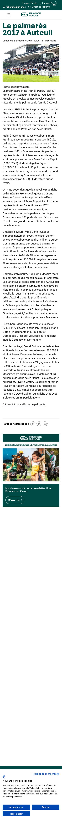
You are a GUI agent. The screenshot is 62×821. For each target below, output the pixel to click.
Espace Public (29, 3)
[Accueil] (31, 15)
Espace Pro (48, 3)
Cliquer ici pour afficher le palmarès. (24, 404)
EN (54, 4)
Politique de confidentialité (45, 773)
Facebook (32, 423)
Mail (45, 423)
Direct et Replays (41, 6)
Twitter (39, 423)
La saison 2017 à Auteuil (17, 109)
